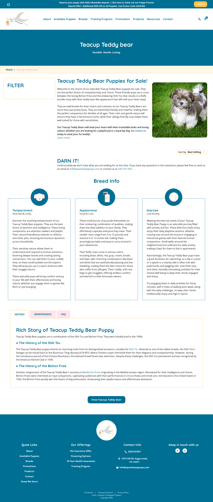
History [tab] (20, 314)
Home (9, 69)
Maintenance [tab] (42, 314)
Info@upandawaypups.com (85, 168)
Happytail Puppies (114, 495)
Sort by (182, 152)
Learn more (63, 137)
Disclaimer (88, 492)
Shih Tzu (133, 349)
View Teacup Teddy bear (106, 399)
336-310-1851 (125, 168)
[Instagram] (185, 450)
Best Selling (194, 152)
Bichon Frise (93, 372)
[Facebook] (177, 450)
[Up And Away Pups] (17, 18)
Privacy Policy (123, 492)
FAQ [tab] (63, 314)
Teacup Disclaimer (105, 492)
